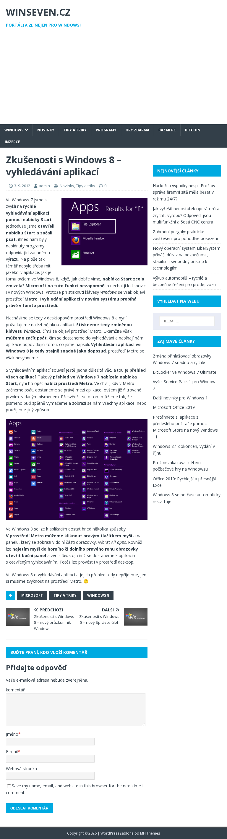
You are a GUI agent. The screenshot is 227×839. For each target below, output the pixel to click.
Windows (13, 130)
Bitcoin (192, 130)
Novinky (45, 130)
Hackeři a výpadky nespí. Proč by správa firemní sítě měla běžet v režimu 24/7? (184, 192)
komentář (15, 690)
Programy (106, 130)
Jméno (12, 734)
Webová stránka (21, 768)
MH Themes (150, 833)
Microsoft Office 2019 (174, 407)
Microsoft (32, 595)
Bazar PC (167, 130)
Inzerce (12, 141)
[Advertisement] (113, 80)
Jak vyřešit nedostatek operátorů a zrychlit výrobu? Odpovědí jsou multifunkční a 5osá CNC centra (186, 215)
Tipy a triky (75, 130)
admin (44, 185)
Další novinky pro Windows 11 (181, 398)
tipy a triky (65, 595)
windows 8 (98, 595)
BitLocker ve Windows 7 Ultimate (184, 372)
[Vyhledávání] (187, 321)
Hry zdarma (137, 130)
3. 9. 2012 (22, 185)
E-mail (12, 751)
